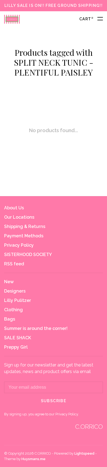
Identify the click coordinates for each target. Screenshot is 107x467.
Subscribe (53, 401)
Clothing (13, 309)
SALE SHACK (17, 337)
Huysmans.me (33, 459)
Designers (15, 291)
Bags (9, 319)
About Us (14, 207)
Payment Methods (23, 235)
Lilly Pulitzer (17, 300)
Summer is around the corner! (35, 328)
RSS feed (14, 263)
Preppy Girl (16, 347)
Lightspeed (84, 453)
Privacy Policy (19, 245)
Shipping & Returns (24, 226)
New (9, 281)
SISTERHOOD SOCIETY (28, 254)
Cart (86, 19)
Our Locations (19, 217)
